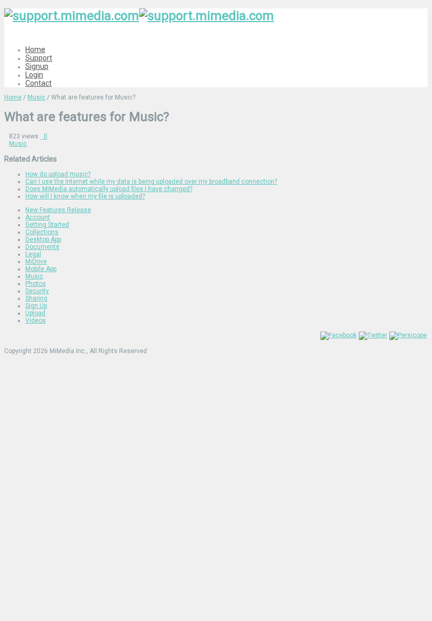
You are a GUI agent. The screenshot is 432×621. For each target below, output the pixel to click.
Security (37, 291)
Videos (35, 320)
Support (38, 58)
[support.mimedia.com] (139, 15)
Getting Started (47, 224)
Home (35, 49)
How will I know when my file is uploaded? (85, 196)
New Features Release (58, 210)
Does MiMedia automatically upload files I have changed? (108, 189)
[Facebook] (338, 335)
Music (36, 97)
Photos (35, 283)
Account (37, 217)
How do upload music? (58, 174)
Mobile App (40, 269)
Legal (33, 254)
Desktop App (43, 239)
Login (34, 75)
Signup (36, 66)
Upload (35, 313)
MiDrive (36, 261)
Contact (38, 83)
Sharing (36, 298)
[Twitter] (373, 335)
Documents (42, 247)
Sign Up (36, 305)
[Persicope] (408, 335)
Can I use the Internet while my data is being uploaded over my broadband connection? (151, 181)
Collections (41, 232)
